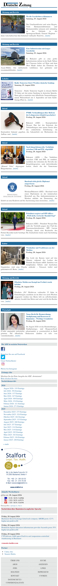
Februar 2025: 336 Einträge (14, 437)
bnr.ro (20, 505)
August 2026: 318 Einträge (14, 388)
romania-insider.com (10, 543)
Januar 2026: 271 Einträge (14, 406)
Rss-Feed (15, 572)
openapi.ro (13, 505)
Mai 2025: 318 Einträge (13, 429)
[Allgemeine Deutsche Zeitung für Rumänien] (20, 5)
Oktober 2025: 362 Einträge (14, 417)
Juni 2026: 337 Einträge (13, 393)
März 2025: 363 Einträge (13, 435)
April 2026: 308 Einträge (13, 398)
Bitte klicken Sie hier (9, 378)
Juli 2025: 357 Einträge (13, 424)
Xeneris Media (10, 554)
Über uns (15, 560)
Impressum (43, 572)
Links (43, 568)
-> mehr (6, 444)
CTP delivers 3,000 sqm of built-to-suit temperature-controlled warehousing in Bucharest (25, 537)
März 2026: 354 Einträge (13, 401)
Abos (15, 564)
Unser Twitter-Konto (8, 360)
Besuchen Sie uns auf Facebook (13, 354)
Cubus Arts (9, 551)
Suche (43, 560)
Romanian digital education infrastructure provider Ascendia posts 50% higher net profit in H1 (29, 528)
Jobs (15, 568)
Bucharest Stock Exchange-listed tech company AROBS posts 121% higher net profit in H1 (27, 519)
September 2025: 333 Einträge (15, 419)
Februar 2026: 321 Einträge (14, 403)
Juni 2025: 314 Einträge (13, 427)
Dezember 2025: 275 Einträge (15, 412)
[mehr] (47, 35)
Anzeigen (43, 564)
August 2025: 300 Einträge (14, 422)
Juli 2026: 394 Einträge (13, 391)
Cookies (43, 575)
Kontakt (15, 575)
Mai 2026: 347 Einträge (13, 396)
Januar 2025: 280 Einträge (14, 440)
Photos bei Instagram (9, 368)
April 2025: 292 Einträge (13, 432)
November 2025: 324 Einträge (15, 414)
